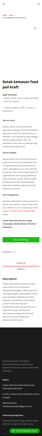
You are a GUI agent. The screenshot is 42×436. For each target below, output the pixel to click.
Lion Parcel (14, 211)
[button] (24, 430)
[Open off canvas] (4, 4)
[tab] (21, 263)
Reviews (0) (21, 269)
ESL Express (25, 211)
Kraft (14, 252)
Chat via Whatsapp (21, 240)
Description (21, 263)
